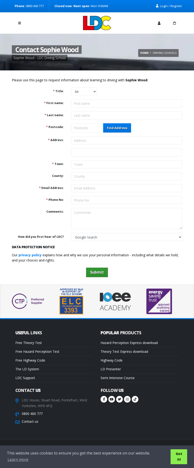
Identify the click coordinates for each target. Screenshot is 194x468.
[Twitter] (119, 399)
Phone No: (55, 200)
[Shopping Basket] (174, 23)
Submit (97, 272)
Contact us (30, 421)
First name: (54, 103)
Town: (58, 164)
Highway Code (112, 360)
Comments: (55, 212)
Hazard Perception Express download (129, 342)
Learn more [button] (18, 459)
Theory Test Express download (124, 351)
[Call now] (35, 21)
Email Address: (51, 188)
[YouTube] (111, 399)
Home (144, 53)
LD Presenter (111, 369)
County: (58, 176)
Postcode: (55, 127)
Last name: (54, 115)
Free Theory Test (28, 342)
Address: (56, 140)
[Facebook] (104, 399)
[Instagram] (127, 399)
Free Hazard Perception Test (37, 351)
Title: (58, 91)
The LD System (27, 369)
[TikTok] (135, 399)
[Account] (159, 23)
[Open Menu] (19, 23)
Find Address (117, 128)
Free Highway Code (30, 360)
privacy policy (30, 255)
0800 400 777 (32, 413)
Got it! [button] (179, 456)
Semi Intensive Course (118, 378)
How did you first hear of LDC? (41, 237)
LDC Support (25, 378)
